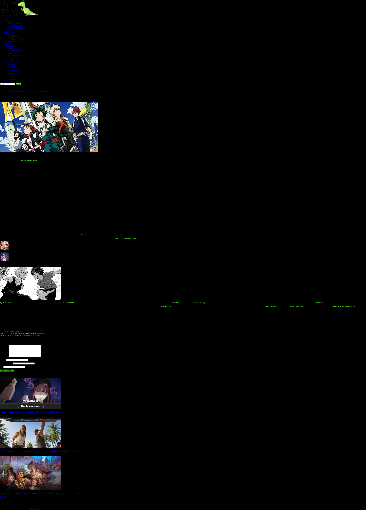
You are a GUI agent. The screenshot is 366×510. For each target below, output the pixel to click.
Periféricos (11, 59)
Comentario (4, 356)
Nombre (2, 360)
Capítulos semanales (15, 27)
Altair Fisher (4, 497)
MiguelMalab (4, 455)
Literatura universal (14, 70)
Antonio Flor (4, 416)
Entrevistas (11, 74)
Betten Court (350, 306)
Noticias (10, 21)
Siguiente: (20, 335)
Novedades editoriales (15, 37)
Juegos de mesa (13, 72)
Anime (6, 19)
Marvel (6, 332)
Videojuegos (8, 45)
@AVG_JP (118, 239)
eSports (10, 61)
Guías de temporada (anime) (17, 28)
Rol (9, 68)
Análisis (10, 48)
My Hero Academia (15, 332)
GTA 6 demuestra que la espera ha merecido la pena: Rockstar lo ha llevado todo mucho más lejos (40, 451)
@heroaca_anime (129, 239)
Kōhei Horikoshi (86, 235)
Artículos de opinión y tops (16, 25)
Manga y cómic (9, 32)
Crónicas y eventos (14, 75)
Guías (9, 52)
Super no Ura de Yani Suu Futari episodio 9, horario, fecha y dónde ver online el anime (35, 412)
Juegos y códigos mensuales (17, 50)
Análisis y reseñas (14, 23)
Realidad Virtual (13, 57)
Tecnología (11, 66)
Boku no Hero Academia (29, 160)
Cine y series (12, 65)
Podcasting (11, 79)
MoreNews (35, 509)
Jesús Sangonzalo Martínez (9, 101)
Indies (10, 54)
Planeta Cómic (319, 303)
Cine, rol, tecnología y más (12, 63)
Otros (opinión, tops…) (15, 56)
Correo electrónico (6, 363)
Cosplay (10, 77)
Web (1, 367)
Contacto (7, 81)
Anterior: (22, 333)
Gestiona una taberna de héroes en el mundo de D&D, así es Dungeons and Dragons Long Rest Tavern (42, 493)
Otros (9, 30)
